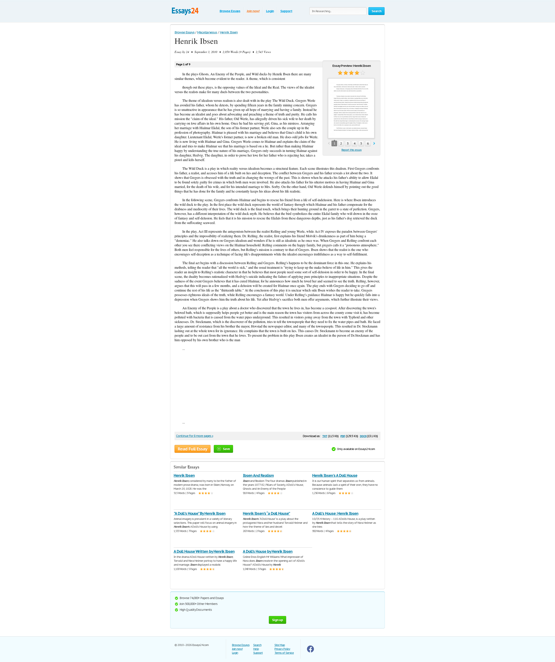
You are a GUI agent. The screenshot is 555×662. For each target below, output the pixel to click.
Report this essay (351, 150)
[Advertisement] (277, 385)
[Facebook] (310, 651)
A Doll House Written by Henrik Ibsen (204, 551)
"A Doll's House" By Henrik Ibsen (199, 513)
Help (256, 649)
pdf (342, 435)
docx (363, 435)
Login (270, 11)
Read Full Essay (192, 449)
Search (257, 645)
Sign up (277, 620)
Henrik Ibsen (184, 475)
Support (286, 11)
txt (324, 435)
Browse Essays (230, 11)
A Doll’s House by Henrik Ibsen (267, 551)
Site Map (279, 645)
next (374, 143)
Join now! (253, 11)
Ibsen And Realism (258, 475)
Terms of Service (284, 653)
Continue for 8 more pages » (194, 436)
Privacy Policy (282, 649)
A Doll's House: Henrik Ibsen (335, 513)
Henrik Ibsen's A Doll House (334, 475)
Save (226, 449)
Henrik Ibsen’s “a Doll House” (266, 513)
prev (329, 143)
